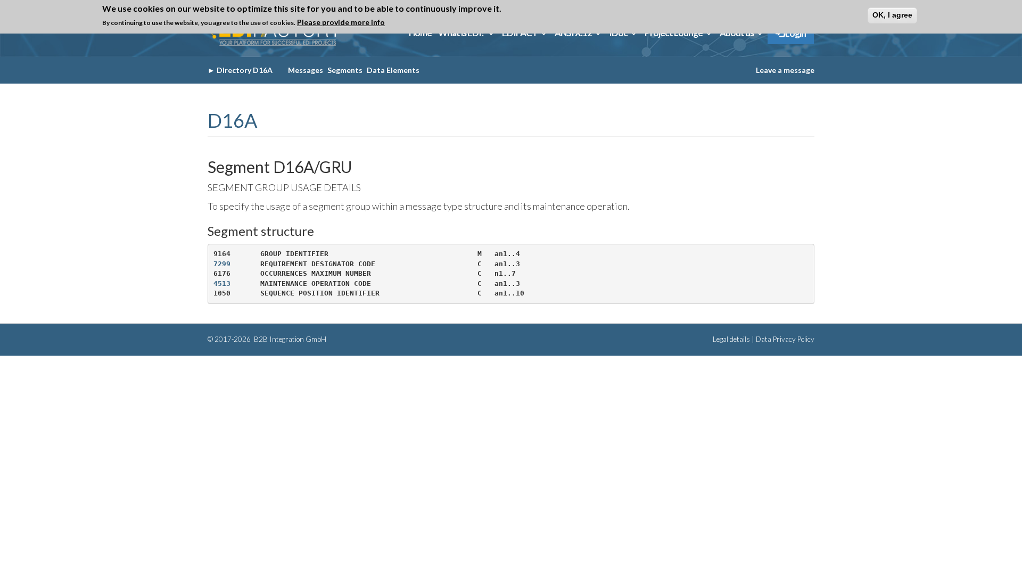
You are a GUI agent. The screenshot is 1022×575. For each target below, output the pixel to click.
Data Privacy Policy (785, 339)
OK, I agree (892, 15)
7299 (221, 264)
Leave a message (785, 70)
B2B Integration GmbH (289, 339)
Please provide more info (341, 22)
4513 (221, 284)
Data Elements (393, 70)
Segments (344, 70)
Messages (305, 70)
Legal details (731, 339)
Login (795, 33)
